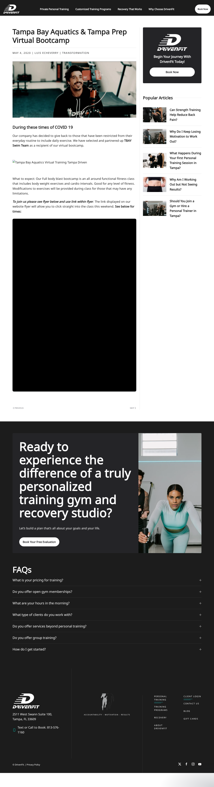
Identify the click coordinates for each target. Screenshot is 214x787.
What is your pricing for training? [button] (38, 580)
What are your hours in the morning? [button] (41, 603)
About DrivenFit (160, 727)
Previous (19, 408)
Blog (187, 711)
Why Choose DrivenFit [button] (161, 9)
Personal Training (160, 698)
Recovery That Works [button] (130, 9)
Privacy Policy (33, 764)
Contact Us (191, 703)
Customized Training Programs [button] (93, 9)
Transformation (75, 52)
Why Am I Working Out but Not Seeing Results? (183, 184)
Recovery (160, 717)
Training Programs (161, 708)
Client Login (192, 696)
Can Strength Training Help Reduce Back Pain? (185, 115)
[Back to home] (11, 9)
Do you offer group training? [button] (35, 637)
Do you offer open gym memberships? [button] (42, 591)
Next (132, 408)
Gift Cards (191, 718)
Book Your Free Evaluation (39, 542)
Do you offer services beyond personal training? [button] (49, 626)
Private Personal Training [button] (54, 9)
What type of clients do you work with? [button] (42, 614)
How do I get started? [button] (29, 649)
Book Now (203, 9)
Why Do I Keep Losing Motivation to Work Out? (185, 136)
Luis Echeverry (47, 52)
